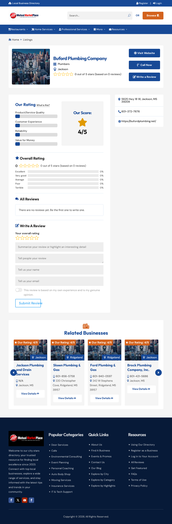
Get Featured (139, 468)
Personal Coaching (62, 468)
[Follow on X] (18, 500)
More (100, 29)
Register (143, 3)
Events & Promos (101, 456)
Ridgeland (76, 357)
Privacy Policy (139, 485)
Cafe (54, 450)
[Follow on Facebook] (11, 500)
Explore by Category (103, 480)
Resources (118, 29)
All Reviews (137, 462)
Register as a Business (144, 450)
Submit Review (30, 303)
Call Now (146, 65)
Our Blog (96, 468)
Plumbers (64, 64)
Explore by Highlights (103, 485)
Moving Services (61, 480)
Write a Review (146, 77)
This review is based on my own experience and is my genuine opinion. (62, 292)
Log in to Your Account (144, 456)
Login (159, 3)
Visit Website (146, 53)
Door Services (59, 445)
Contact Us (98, 462)
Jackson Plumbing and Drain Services (30, 369)
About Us (96, 444)
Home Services (44, 29)
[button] (158, 372)
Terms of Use (138, 480)
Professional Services (74, 29)
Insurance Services (62, 486)
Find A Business (100, 450)
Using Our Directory (143, 444)
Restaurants (18, 29)
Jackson (63, 69)
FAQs (134, 474)
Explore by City (100, 474)
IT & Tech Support (62, 491)
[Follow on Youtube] (24, 500)
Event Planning (60, 462)
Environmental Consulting (66, 456)
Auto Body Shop (60, 474)
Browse (153, 15)
